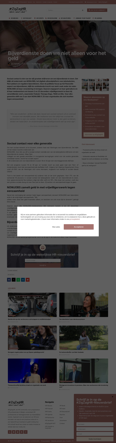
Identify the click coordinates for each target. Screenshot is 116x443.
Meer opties (56, 227)
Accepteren (79, 227)
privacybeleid (75, 219)
